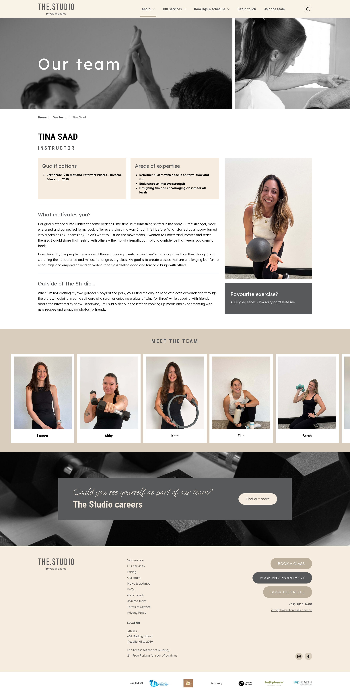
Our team (59, 117)
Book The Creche (287, 592)
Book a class (291, 563)
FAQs (131, 589)
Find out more (258, 499)
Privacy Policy (136, 612)
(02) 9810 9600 (300, 604)
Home (42, 117)
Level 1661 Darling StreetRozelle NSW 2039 (140, 636)
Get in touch (135, 595)
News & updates (138, 583)
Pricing (131, 572)
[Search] (308, 9)
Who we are (135, 560)
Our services (136, 566)
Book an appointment (282, 577)
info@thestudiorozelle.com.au (291, 610)
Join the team (136, 601)
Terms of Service (139, 607)
